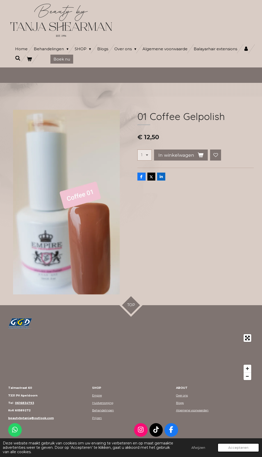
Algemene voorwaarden (192, 410)
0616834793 (24, 403)
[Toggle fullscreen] (247, 338)
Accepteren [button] (238, 448)
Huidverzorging (102, 403)
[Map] (131, 357)
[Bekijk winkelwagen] (29, 59)
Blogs (180, 403)
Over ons (182, 395)
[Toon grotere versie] (20, 323)
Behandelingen (103, 410)
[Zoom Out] (247, 376)
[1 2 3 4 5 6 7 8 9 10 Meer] (144, 155)
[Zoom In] (247, 368)
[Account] (246, 48)
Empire (97, 395)
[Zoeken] (18, 58)
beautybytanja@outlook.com (31, 418)
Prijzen (97, 418)
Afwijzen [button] (198, 448)
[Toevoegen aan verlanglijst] (215, 155)
